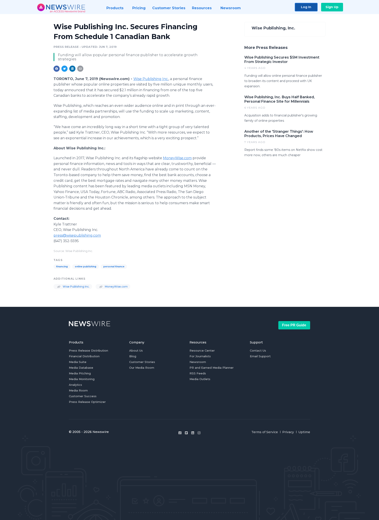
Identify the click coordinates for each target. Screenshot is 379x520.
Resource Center (202, 350)
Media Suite (77, 362)
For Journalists (200, 356)
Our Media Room (141, 367)
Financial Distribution (84, 356)
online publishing (85, 266)
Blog (132, 356)
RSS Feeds (198, 373)
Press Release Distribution (88, 350)
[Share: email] (80, 68)
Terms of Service (264, 432)
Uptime (304, 432)
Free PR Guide (294, 325)
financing (62, 266)
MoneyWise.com (177, 158)
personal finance (113, 266)
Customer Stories (142, 362)
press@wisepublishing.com (77, 235)
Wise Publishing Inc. (150, 79)
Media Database (81, 367)
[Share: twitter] (64, 68)
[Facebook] (180, 432)
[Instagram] (199, 432)
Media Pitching (80, 373)
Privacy (288, 432)
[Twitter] (186, 432)
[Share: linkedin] (72, 68)
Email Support (260, 356)
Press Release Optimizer (87, 402)
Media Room (78, 390)
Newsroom (198, 362)
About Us (136, 350)
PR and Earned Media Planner (212, 367)
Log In (306, 7)
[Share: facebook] (56, 68)
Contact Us (258, 350)
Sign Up (331, 7)
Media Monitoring (82, 379)
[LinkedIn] (192, 432)
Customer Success (83, 396)
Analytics (75, 384)
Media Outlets (200, 379)
